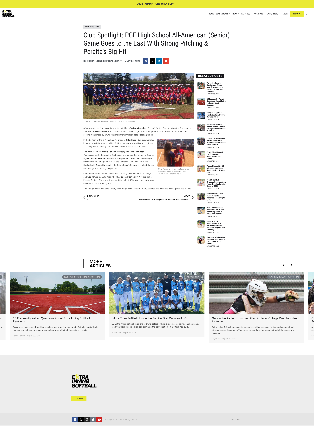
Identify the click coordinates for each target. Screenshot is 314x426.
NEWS (234, 14)
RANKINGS (245, 14)
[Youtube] (99, 419)
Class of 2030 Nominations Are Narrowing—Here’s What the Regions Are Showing (216, 225)
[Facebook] (75, 419)
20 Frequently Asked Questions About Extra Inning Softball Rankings (216, 102)
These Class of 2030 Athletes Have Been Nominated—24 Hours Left (216, 169)
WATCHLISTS (272, 14)
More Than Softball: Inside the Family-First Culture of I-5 (216, 115)
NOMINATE (258, 14)
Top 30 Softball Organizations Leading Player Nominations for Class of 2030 (216, 183)
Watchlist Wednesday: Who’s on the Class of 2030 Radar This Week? (216, 240)
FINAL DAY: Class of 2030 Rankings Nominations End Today (215, 155)
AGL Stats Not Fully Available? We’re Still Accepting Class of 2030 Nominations (215, 211)
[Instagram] (87, 419)
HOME (211, 14)
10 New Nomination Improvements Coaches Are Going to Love (216, 197)
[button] (145, 61)
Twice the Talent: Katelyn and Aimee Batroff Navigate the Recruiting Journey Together (215, 87)
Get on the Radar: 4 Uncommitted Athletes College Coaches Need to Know (216, 127)
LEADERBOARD (222, 14)
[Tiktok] (93, 419)
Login (285, 14)
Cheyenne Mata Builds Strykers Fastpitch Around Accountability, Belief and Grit (216, 141)
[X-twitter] (81, 419)
